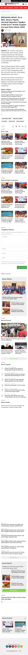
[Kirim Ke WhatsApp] (25, 126)
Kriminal (11, 15)
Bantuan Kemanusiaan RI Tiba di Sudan (15, 385)
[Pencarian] (26, 4)
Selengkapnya (13, 358)
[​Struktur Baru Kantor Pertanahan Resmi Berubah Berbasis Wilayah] (21, 151)
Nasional (16, 15)
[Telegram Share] (22, 126)
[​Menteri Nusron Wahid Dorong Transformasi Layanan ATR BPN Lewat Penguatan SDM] (7, 345)
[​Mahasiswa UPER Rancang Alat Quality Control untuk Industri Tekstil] (7, 136)
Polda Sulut (12, 121)
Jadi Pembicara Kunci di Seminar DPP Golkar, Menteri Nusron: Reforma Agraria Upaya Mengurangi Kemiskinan (13, 553)
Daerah (6, 15)
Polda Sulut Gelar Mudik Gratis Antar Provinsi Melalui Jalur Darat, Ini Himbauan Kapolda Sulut (15, 396)
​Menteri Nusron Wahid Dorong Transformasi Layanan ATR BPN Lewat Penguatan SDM (7, 352)
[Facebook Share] (13, 126)
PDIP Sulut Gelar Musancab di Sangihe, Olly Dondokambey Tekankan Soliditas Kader (12, 525)
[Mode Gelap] (23, 4)
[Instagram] (15, 646)
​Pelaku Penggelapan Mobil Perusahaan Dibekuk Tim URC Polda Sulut (13, 339)
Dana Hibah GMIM (6, 118)
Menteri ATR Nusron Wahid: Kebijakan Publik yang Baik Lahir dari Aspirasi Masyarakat (14, 380)
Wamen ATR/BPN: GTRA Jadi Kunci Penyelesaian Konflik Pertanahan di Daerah (14, 369)
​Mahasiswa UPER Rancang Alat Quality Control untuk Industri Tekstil (13, 92)
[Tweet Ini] (16, 126)
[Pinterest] (13, 646)
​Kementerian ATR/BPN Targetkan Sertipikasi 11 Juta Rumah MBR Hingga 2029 (13, 106)
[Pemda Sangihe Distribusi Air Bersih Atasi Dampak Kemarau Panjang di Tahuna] (21, 136)
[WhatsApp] (18, 646)
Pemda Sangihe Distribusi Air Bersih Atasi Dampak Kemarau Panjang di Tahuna (11, 95)
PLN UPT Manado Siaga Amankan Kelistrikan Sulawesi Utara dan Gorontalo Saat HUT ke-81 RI (13, 110)
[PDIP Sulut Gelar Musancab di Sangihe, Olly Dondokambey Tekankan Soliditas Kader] (14, 463)
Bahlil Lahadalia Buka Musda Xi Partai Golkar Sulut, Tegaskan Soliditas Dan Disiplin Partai (12, 530)
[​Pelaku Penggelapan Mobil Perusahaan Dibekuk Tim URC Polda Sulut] (14, 330)
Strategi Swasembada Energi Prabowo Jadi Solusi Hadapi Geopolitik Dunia (12, 536)
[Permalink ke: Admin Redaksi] (2, 30)
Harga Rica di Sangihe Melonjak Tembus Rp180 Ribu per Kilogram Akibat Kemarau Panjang (13, 99)
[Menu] (2, 4)
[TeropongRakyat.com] (11, 4)
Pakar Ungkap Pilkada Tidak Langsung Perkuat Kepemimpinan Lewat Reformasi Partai (13, 541)
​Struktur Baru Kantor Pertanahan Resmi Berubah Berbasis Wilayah (14, 102)
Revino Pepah (20, 121)
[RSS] (21, 646)
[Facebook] (7, 646)
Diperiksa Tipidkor (18, 118)
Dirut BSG (4, 121)
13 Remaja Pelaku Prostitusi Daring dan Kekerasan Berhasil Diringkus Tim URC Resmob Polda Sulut (15, 374)
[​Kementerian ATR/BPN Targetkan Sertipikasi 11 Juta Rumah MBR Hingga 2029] (7, 165)
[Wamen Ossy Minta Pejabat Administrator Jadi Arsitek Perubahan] (21, 345)
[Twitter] (10, 646)
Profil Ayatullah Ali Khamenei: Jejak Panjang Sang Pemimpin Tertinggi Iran (12, 547)
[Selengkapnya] (25, 618)
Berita (2, 15)
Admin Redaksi (7, 29)
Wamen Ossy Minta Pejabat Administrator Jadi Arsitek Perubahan (20, 352)
